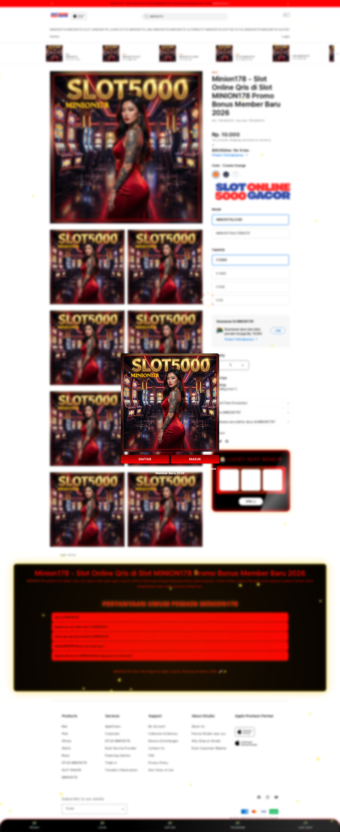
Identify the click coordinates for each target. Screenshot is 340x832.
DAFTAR (145, 459)
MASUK (195, 459)
